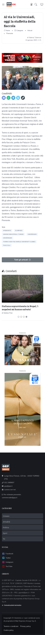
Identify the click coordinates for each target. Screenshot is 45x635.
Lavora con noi (10, 490)
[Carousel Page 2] (21, 317)
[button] (37, 4)
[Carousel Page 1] (18, 317)
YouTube (9, 566)
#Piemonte (7, 230)
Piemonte (9, 33)
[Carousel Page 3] (24, 317)
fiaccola (6, 245)
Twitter (8, 558)
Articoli (29, 30)
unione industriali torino (13, 234)
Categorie (19, 30)
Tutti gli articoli (21, 260)
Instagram (9, 562)
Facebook (9, 554)
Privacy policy (25, 626)
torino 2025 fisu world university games (19, 241)
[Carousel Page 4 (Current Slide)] (26, 317)
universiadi (32, 234)
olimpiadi (18, 230)
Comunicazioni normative (12, 605)
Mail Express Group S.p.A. (25, 621)
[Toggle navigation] (3, 4)
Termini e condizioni (11, 626)
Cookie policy (9, 630)
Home (8, 30)
